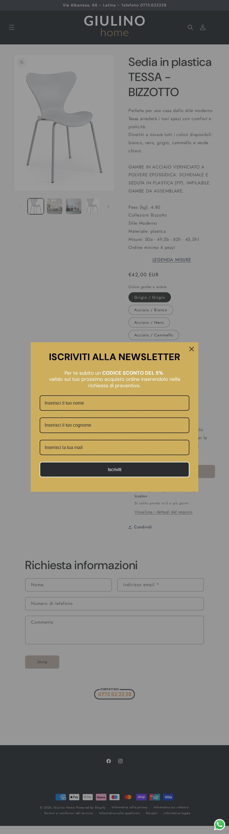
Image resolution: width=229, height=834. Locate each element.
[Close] (191, 349)
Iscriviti (114, 469)
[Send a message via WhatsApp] (219, 824)
